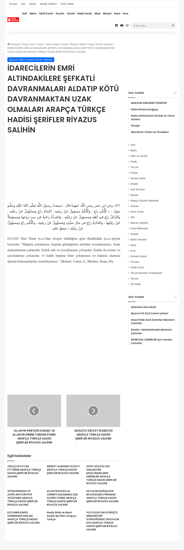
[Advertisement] (63, 166)
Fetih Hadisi (67, 3)
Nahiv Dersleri (138, 239)
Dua (23, 3)
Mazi (97, 13)
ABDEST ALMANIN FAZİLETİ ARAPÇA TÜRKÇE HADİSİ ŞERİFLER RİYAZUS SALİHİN (63, 469)
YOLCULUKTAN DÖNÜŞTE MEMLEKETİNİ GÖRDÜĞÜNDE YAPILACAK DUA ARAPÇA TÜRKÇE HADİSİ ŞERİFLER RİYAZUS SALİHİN (102, 521)
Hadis (40, 44)
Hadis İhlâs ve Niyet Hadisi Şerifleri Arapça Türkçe (61, 516)
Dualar (134, 172)
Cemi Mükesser (139, 228)
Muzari (107, 13)
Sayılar (32, 3)
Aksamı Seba (137, 178)
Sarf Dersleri (137, 189)
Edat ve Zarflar (139, 156)
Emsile (60, 13)
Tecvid (71, 13)
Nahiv (33, 13)
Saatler (134, 234)
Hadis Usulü (84, 13)
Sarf (24, 13)
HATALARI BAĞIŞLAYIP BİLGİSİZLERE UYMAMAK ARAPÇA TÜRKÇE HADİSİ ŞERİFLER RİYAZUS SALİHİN (102, 496)
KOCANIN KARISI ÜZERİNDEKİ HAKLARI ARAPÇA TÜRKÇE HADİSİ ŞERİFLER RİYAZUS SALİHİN (23, 517)
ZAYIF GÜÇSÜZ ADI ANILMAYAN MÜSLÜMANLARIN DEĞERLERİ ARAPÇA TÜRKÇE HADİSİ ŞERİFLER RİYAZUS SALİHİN (101, 474)
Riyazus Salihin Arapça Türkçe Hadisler (91, 44)
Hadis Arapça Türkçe (56, 44)
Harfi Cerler (46, 13)
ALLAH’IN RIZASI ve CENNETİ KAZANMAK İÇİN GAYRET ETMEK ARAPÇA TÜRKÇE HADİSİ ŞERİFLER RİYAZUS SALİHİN (62, 498)
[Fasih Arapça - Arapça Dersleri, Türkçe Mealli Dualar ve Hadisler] (13, 19)
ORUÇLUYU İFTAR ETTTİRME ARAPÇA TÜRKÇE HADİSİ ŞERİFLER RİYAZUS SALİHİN (24, 471)
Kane (117, 13)
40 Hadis (135, 284)
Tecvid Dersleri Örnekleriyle (146, 272)
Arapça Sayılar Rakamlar (144, 200)
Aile (132, 217)
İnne (125, 13)
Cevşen (13, 3)
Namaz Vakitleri (48, 3)
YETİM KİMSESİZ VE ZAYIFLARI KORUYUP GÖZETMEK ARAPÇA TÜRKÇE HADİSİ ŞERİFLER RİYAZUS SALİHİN (22, 498)
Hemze (134, 206)
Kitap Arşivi (28, 44)
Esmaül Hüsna (138, 256)
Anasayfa (15, 44)
